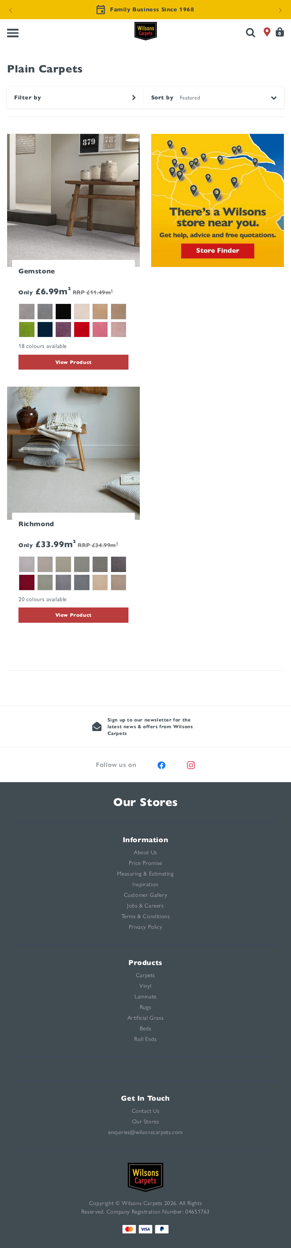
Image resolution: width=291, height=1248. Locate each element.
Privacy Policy (145, 926)
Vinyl (145, 985)
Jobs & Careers (145, 905)
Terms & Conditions (145, 916)
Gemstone (36, 271)
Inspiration (145, 884)
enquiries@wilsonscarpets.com (145, 1132)
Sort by (162, 97)
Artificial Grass (145, 1017)
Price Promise (145, 863)
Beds (145, 1028)
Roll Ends (145, 1039)
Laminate (145, 996)
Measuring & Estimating (145, 873)
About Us (145, 852)
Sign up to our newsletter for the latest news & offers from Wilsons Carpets (150, 726)
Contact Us (146, 1110)
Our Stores (145, 802)
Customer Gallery (146, 895)
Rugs (145, 1007)
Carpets (145, 975)
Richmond (36, 524)
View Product (73, 362)
